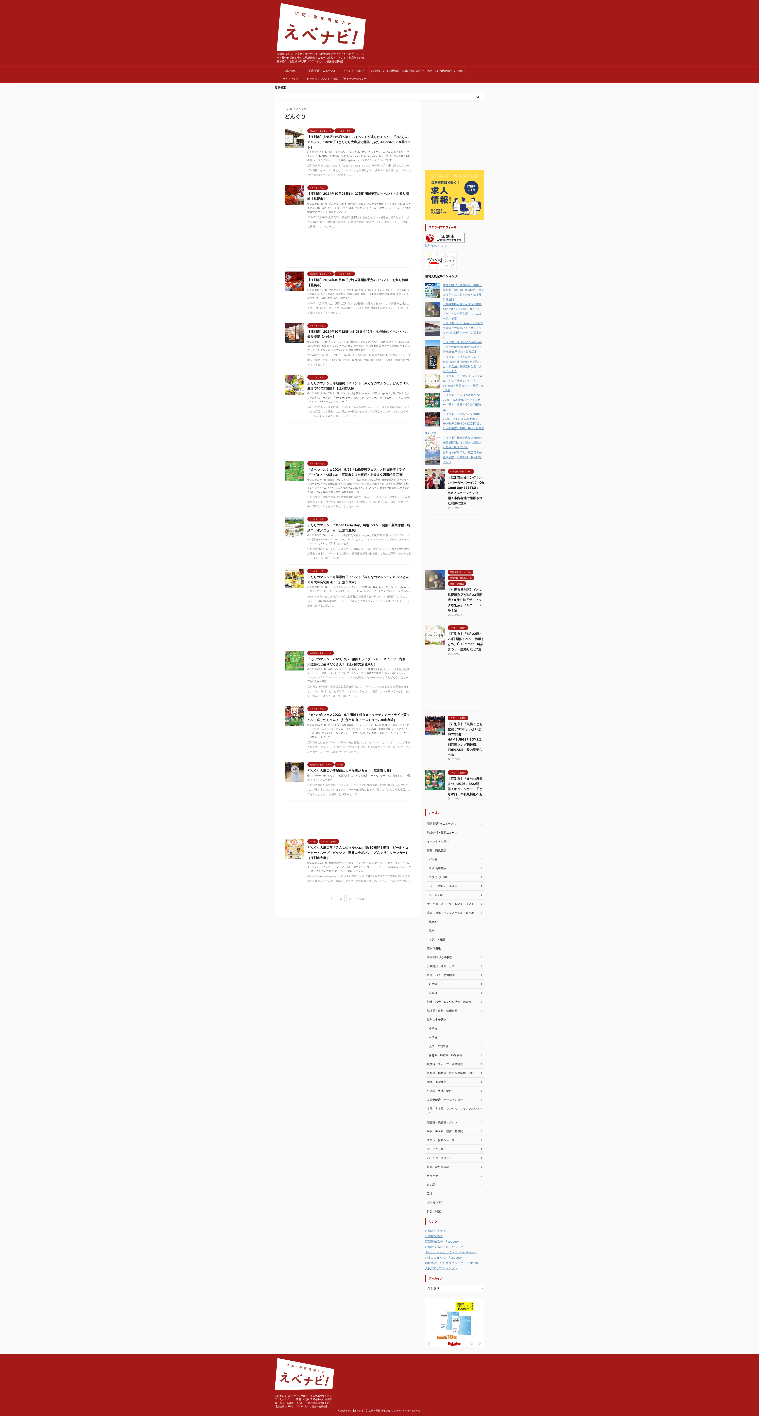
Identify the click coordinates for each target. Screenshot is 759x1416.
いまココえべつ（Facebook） (445, 1257)
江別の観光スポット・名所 (417, 70)
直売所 (341, 591)
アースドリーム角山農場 (341, 724)
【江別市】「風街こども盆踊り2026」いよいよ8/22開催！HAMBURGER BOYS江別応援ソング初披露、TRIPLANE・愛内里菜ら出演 (454, 423)
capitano (351, 160)
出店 (309, 160)
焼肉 (384, 724)
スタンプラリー (368, 397)
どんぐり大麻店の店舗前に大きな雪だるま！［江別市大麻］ (350, 770)
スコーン (388, 669)
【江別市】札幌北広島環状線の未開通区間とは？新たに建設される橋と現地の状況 (462, 442)
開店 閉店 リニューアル (322, 70)
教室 (392, 294)
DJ (391, 156)
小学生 (310, 297)
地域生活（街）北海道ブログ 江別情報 (451, 1263)
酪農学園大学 (389, 479)
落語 (324, 207)
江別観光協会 (434, 1236)
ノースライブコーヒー (325, 160)
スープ (343, 401)
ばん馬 (377, 724)
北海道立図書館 (388, 487)
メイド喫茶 (390, 203)
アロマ (362, 203)
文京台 (360, 479)
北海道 (341, 160)
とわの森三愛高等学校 (378, 728)
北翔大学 (352, 203)
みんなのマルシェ (395, 152)
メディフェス (396, 341)
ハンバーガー (334, 535)
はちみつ (406, 677)
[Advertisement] (348, 251)
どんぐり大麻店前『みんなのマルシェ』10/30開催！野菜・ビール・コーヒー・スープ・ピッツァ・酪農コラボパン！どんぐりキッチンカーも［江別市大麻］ (358, 852)
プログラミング (363, 207)
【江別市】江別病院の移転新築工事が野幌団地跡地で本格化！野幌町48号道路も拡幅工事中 (462, 346)
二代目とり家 (377, 483)
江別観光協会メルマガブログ (444, 1247)
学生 (357, 491)
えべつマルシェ (360, 483)
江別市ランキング (436, 245)
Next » (361, 898)
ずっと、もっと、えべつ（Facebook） (451, 1252)
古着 (330, 669)
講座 (351, 207)
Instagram (364, 535)
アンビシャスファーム (373, 152)
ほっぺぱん (343, 543)
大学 (330, 297)
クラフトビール (385, 397)
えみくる (341, 211)
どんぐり (333, 203)
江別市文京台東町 (316, 681)
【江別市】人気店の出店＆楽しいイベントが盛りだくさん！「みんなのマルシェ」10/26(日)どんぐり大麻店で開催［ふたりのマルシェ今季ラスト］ (359, 142)
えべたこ (332, 487)
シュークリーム (353, 732)
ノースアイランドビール (370, 160)
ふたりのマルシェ (338, 152)
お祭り (364, 294)
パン (397, 397)
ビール (348, 397)
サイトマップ (290, 78)
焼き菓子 (356, 393)
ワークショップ (354, 673)
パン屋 (406, 775)
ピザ (327, 728)
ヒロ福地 (402, 203)
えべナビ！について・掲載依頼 (322, 80)
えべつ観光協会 (328, 483)
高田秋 (316, 207)
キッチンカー (337, 345)
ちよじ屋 (383, 156)
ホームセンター (377, 775)
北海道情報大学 (354, 290)
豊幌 (373, 535)
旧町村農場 (383, 294)
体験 (338, 479)
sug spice (372, 156)
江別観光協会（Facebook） (443, 1241)
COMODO (321, 156)
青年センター (335, 207)
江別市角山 (313, 737)
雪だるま (397, 775)
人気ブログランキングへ (441, 1268)
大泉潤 (339, 294)
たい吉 (368, 479)
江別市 (388, 160)
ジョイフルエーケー (321, 779)
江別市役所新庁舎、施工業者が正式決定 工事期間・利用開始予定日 (462, 457)
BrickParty (354, 152)
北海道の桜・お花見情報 (385, 70)
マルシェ (323, 211)
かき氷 (380, 732)
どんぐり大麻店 (402, 156)
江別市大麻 (334, 156)
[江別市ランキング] (444, 240)
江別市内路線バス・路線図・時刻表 (448, 72)
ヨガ (345, 207)
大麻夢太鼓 (348, 491)
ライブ (403, 345)
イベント (397, 207)
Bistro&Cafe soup (350, 156)
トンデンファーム (316, 487)
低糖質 (352, 669)
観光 (348, 483)
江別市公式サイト (437, 1231)
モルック (365, 341)
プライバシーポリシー (354, 78)
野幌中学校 (402, 483)
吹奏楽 (331, 479)
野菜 (363, 156)
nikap (382, 393)
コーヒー (351, 591)
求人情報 (290, 70)
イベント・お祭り (354, 70)
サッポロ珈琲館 (390, 345)
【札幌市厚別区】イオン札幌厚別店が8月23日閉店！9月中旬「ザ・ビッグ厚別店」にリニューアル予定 (465, 600)
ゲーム (389, 732)
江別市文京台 (333, 491)
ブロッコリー (337, 539)
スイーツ (362, 669)
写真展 (332, 211)
